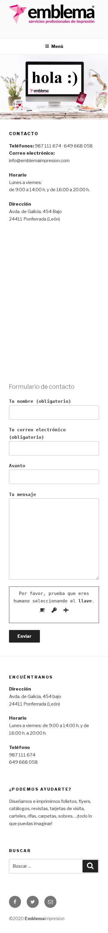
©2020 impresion (36, 918)
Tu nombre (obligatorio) (40, 401)
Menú (57, 46)
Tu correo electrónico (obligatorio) (37, 433)
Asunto (17, 465)
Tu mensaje (22, 494)
